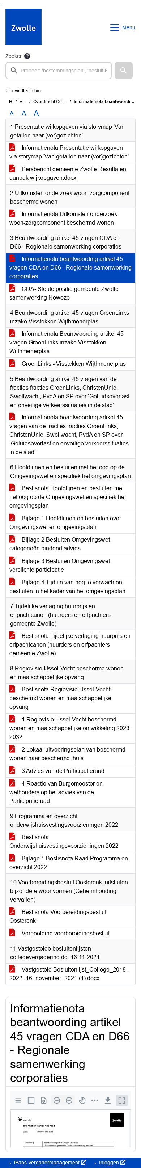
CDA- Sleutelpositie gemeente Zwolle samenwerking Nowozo (64, 293)
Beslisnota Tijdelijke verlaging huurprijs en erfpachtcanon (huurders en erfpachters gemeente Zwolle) (70, 644)
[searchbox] (58, 70)
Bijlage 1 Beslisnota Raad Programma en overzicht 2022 (68, 862)
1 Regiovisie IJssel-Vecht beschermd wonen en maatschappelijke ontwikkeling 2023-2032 (70, 728)
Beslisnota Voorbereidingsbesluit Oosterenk (57, 916)
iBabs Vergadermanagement (47, 1162)
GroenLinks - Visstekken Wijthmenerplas (73, 364)
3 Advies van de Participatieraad (62, 771)
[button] (124, 70)
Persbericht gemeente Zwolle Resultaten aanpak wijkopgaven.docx (67, 173)
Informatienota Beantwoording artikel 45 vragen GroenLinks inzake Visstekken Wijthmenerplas (66, 342)
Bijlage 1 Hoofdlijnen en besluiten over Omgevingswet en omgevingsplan (65, 522)
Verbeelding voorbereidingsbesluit (65, 933)
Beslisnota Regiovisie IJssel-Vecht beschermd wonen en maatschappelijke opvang (60, 698)
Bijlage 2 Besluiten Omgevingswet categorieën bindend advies (59, 544)
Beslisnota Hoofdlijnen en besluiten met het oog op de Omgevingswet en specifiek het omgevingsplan (67, 497)
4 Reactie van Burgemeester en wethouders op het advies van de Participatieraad (56, 792)
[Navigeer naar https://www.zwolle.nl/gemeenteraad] (23, 27)
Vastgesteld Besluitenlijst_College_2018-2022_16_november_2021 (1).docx (68, 973)
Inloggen (109, 1162)
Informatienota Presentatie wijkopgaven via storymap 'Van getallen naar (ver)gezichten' (69, 152)
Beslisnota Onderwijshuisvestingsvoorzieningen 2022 (64, 841)
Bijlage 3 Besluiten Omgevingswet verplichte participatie (59, 565)
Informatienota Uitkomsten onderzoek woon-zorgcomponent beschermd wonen (63, 218)
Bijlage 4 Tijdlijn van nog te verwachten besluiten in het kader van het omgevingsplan (67, 586)
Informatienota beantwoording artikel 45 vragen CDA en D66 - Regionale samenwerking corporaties (70, 267)
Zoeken (14, 56)
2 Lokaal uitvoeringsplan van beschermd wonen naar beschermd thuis (67, 753)
